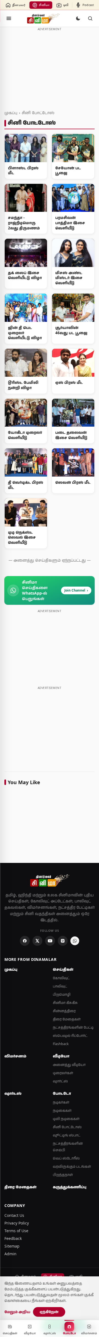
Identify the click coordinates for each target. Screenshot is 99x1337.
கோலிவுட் (61, 978)
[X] (37, 941)
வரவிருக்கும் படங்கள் (72, 1166)
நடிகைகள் (62, 1110)
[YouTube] (50, 941)
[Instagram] (63, 941)
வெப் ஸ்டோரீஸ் (66, 1158)
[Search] (90, 18)
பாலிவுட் (60, 986)
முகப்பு (10, 112)
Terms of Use (16, 1230)
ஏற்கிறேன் (49, 1311)
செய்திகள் (63, 969)
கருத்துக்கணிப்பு (69, 1186)
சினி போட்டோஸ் (38, 112)
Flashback (61, 1044)
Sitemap (12, 1246)
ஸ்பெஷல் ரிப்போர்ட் (70, 1035)
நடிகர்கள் (61, 1102)
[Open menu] (8, 18)
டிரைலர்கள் (63, 1073)
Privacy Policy (16, 1223)
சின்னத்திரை (64, 1011)
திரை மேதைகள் (67, 1019)
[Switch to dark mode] (78, 18)
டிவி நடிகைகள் (66, 1118)
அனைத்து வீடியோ (69, 1064)
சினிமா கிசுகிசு (65, 1002)
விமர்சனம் (15, 1056)
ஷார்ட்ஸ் (60, 1081)
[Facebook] (25, 941)
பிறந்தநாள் (63, 1174)
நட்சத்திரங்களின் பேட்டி (73, 1027)
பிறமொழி (62, 994)
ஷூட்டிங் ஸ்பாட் (66, 1135)
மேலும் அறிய (17, 1311)
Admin (10, 1253)
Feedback (13, 1238)
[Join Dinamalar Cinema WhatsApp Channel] (74, 940)
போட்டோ (62, 1093)
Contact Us (14, 1215)
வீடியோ (61, 1056)
